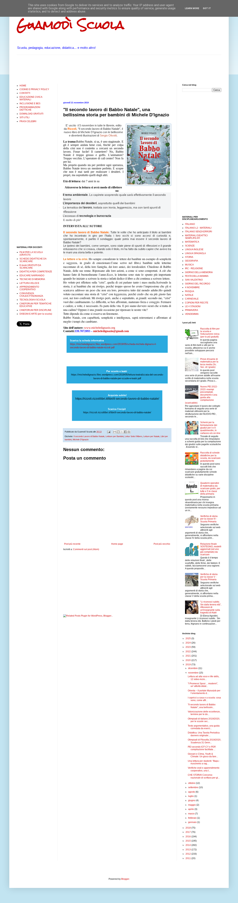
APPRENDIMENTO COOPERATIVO (29, 288)
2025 (188, 638)
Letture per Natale (151, 436)
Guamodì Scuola (70, 25)
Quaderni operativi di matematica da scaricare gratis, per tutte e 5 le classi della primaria (210, 488)
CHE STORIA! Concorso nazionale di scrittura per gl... (204, 776)
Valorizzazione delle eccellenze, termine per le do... (204, 713)
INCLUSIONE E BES (30, 103)
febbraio (192, 818)
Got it (207, 8)
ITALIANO (190, 224)
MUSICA (189, 264)
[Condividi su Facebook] (125, 432)
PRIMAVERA (191, 310)
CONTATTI (25, 93)
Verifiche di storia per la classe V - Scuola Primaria (209, 577)
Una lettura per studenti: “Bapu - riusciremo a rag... (204, 762)
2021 (188, 655)
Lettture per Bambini (115, 436)
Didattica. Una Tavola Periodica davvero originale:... (204, 734)
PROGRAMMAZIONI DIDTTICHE (30, 108)
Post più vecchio (162, 544)
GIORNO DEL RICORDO (197, 283)
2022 (188, 651)
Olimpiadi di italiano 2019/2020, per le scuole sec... (204, 720)
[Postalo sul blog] (118, 432)
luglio (191, 796)
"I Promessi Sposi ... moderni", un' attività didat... (203, 684)
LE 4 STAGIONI (192, 306)
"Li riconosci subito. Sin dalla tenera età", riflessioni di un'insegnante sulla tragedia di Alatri (210, 607)
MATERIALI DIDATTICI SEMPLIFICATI (196, 236)
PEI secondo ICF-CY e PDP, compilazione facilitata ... (202, 748)
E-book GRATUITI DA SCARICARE (30, 266)
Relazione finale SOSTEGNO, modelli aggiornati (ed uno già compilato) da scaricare (210, 549)
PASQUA (189, 291)
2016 (188, 836)
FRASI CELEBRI (28, 121)
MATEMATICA (192, 242)
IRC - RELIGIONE (194, 268)
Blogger (125, 879)
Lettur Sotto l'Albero (133, 436)
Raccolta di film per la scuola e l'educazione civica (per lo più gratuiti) (210, 332)
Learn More (192, 8)
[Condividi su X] (122, 432)
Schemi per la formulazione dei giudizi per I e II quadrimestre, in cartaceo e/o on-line (210, 427)
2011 (188, 858)
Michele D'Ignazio (81, 439)
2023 (188, 647)
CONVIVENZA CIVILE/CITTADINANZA (31, 294)
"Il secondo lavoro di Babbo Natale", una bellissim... (202, 705)
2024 (188, 642)
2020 (188, 660)
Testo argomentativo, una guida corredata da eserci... (204, 727)
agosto (192, 792)
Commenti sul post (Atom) (86, 549)
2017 (188, 832)
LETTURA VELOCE (29, 283)
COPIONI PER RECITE (196, 302)
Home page (117, 544)
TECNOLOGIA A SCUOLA (32, 299)
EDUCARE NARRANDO (32, 275)
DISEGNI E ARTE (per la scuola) (36, 314)
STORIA (189, 257)
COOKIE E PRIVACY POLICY (34, 89)
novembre (193, 672)
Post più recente (72, 544)
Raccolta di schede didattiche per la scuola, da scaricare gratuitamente (210, 456)
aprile (191, 809)
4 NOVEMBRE (192, 287)
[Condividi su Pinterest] (129, 432)
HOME (23, 85)
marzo (191, 813)
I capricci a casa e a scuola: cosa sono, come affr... (204, 699)
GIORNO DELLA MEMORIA (199, 272)
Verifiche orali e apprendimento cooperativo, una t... (203, 769)
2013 (188, 849)
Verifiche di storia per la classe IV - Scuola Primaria (209, 519)
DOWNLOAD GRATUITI (31, 113)
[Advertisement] (84, 68)
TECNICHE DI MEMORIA (32, 279)
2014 (188, 845)
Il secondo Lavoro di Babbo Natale (89, 436)
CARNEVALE (192, 298)
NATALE (189, 295)
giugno (192, 800)
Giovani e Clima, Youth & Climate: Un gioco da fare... (203, 755)
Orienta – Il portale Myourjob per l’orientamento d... (204, 692)
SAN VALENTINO (194, 279)
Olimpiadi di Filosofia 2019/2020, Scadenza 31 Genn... (204, 741)
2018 (188, 827)
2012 (188, 854)
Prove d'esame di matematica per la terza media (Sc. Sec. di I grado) (209, 363)
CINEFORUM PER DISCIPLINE (35, 310)
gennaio (192, 822)
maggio (192, 805)
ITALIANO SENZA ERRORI (198, 231)
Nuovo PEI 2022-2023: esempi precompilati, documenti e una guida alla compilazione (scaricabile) (201, 394)
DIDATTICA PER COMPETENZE (36, 271)
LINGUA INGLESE (194, 249)
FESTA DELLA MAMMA (196, 276)
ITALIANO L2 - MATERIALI (198, 228)
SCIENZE (190, 245)
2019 (188, 664)
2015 (188, 841)
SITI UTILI (24, 117)
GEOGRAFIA (191, 260)
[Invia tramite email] (115, 432)
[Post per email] (108, 432)
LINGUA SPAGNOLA (195, 253)
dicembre (193, 668)
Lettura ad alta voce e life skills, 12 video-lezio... (203, 677)
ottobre (192, 783)
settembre (193, 787)
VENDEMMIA (192, 314)
